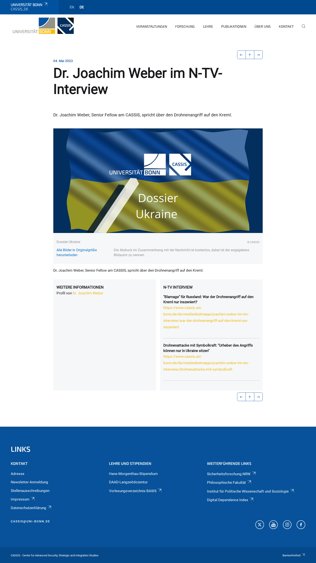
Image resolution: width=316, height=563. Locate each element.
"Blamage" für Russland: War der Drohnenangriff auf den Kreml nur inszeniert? (208, 299)
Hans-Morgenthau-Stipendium (133, 474)
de (82, 7)
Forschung (185, 26)
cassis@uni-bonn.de (30, 521)
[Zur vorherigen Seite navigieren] (241, 54)
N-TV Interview (178, 287)
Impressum (20, 499)
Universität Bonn (26, 4)
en (72, 7)
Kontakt (286, 26)
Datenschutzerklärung (28, 508)
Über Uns (263, 26)
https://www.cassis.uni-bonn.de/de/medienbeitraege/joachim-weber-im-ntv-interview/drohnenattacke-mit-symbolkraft (206, 362)
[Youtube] (273, 525)
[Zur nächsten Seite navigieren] (258, 54)
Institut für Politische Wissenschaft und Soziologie (248, 491)
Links (21, 448)
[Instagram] (287, 525)
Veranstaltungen (151, 26)
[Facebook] (301, 525)
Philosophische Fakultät (226, 482)
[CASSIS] (42, 26)
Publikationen (233, 26)
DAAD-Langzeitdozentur (128, 482)
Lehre (208, 26)
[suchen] (301, 29)
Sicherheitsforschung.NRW (228, 474)
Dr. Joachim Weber (88, 293)
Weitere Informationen (80, 287)
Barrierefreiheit (291, 555)
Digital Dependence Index (227, 500)
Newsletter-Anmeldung (29, 482)
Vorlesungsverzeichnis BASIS (132, 491)
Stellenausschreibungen (30, 490)
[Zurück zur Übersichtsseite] (249, 54)
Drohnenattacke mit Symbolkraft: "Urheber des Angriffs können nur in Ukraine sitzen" (208, 348)
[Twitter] (259, 525)
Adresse (17, 474)
